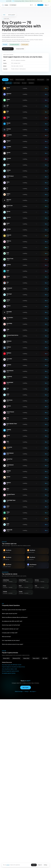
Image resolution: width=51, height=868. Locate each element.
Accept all (34, 864)
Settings (45, 864)
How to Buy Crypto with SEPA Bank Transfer (11, 664)
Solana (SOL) (26, 658)
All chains (5, 79)
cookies (7, 864)
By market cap (8, 82)
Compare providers (20, 48)
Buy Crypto (25, 687)
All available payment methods (8, 673)
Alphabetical (31, 82)
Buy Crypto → (33, 691)
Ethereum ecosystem (20, 79)
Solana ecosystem (31, 79)
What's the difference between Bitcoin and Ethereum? (14, 617)
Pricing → (27, 691)
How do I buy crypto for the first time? (11, 625)
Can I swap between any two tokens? (11, 640)
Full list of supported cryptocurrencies (10, 671)
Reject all (40, 864)
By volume (24, 82)
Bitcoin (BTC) (6, 658)
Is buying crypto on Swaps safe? (9, 632)
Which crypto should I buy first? (9, 613)
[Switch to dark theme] (35, 5)
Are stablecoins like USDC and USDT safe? (12, 621)
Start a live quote (7, 48)
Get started (40, 4)
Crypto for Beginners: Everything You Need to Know (13, 666)
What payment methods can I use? (10, 629)
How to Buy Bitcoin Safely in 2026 (9, 669)
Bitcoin (11, 79)
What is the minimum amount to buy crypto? (12, 644)
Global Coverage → (19, 691)
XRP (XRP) (45, 658)
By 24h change (17, 82)
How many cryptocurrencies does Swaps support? (14, 609)
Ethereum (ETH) (16, 658)
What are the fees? (6, 636)
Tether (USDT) (36, 658)
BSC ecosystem (40, 79)
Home (4, 14)
